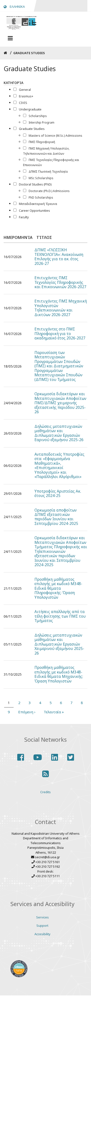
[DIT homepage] (21, 22)
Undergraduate (30, 109)
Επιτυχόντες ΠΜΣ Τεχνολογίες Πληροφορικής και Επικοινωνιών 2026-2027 (60, 282)
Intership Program (41, 122)
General (25, 89)
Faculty (24, 217)
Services (42, 917)
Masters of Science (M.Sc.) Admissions (55, 136)
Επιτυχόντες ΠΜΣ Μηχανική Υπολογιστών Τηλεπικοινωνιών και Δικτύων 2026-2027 (60, 308)
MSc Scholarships (41, 178)
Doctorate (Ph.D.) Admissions (49, 191)
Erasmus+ (26, 96)
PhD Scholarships (41, 197)
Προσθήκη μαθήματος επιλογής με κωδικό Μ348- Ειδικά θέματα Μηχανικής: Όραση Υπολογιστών (58, 674)
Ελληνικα (17, 6)
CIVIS (23, 103)
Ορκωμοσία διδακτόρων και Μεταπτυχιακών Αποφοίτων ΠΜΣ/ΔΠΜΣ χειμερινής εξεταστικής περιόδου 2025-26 (60, 403)
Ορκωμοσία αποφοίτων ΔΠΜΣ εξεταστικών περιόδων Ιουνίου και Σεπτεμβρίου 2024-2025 (56, 517)
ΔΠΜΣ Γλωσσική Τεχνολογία (48, 171)
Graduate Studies (32, 128)
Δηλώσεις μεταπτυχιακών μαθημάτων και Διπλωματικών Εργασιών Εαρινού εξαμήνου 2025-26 (58, 433)
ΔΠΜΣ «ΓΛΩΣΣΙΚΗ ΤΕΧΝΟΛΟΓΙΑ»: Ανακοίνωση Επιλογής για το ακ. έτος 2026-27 (58, 257)
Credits (45, 792)
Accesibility (42, 934)
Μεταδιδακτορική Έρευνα (38, 204)
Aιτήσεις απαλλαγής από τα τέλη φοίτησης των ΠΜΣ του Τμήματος (60, 616)
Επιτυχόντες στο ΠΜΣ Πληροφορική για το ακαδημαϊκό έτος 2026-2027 (59, 333)
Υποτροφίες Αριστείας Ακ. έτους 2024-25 (57, 493)
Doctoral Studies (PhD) (35, 184)
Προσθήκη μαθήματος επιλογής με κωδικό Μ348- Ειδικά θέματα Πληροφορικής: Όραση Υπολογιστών (58, 588)
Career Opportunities (34, 210)
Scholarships (38, 116)
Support (42, 925)
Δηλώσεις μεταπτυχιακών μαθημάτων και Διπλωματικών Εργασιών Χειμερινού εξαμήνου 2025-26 (59, 644)
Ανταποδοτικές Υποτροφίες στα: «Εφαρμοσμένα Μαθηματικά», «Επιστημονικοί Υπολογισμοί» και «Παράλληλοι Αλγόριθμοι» (59, 465)
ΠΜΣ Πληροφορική (42, 142)
